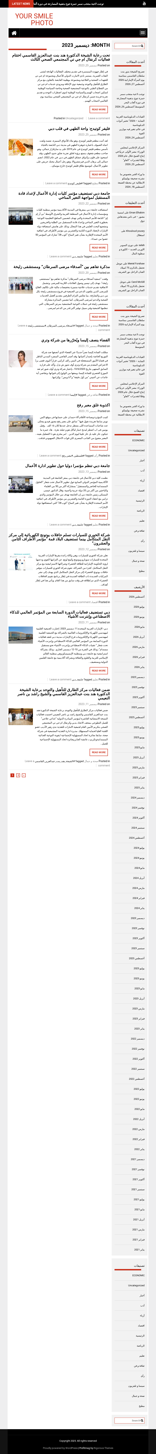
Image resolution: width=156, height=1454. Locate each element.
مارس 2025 (138, 767)
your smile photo (34, 19)
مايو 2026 (140, 626)
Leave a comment (99, 118)
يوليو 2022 (139, 1088)
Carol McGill (138, 281)
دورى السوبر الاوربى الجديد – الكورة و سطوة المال (132, 249)
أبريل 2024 (139, 878)
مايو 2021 (140, 1209)
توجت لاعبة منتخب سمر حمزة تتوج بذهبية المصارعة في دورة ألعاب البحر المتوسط (59, 3)
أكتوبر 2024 (139, 817)
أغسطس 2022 (137, 1078)
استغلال (141, 235)
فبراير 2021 (139, 1239)
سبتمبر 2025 (138, 707)
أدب (142, 470)
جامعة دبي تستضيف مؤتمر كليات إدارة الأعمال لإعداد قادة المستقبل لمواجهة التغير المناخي (64, 195)
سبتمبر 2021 (138, 1189)
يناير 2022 (139, 1149)
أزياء (142, 480)
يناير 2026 (139, 667)
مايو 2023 (140, 988)
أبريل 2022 (139, 1119)
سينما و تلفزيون (136, 550)
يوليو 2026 (139, 606)
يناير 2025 (139, 787)
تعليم (95, 256)
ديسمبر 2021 (138, 1159)
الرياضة (141, 510)
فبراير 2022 (139, 1139)
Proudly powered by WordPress (60, 1448)
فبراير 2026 (139, 657)
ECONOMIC (138, 440)
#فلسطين (79, 455)
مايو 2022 (140, 1109)
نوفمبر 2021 (138, 1169)
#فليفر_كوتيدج (75, 183)
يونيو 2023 (139, 978)
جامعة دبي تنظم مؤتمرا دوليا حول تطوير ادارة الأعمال (67, 465)
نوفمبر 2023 (138, 928)
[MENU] (143, 32)
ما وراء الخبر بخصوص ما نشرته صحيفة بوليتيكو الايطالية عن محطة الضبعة (131, 178)
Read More (99, 109)
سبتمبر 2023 (138, 948)
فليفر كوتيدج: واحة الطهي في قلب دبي (79, 128)
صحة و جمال (91, 325)
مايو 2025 (140, 747)
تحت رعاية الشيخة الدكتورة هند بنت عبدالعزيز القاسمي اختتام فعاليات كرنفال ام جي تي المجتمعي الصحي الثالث (61, 57)
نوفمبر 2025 (138, 687)
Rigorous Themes (103, 1448)
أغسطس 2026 (137, 596)
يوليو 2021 (139, 1199)
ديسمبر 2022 (138, 1038)
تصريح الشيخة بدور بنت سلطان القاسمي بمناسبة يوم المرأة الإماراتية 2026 (132, 75)
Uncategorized (74, 118)
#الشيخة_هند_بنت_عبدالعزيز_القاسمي (55, 761)
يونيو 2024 (139, 857)
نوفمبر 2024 (138, 807)
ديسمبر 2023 (138, 918)
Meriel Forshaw (136, 263)
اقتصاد (94, 602)
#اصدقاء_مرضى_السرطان (61, 325)
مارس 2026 (138, 647)
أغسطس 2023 (137, 958)
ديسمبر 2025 (138, 677)
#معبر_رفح (67, 455)
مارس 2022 (138, 1129)
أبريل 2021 (139, 1219)
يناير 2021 (139, 1249)
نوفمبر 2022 (138, 1048)
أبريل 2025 (139, 757)
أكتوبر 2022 (139, 1058)
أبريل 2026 (139, 636)
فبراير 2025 (139, 777)
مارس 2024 (138, 888)
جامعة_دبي (77, 256)
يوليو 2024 (139, 847)
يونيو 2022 (139, 1099)
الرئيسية (140, 500)
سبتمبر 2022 (138, 1068)
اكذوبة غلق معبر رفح (93, 405)
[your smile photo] (14, 32)
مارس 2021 (138, 1229)
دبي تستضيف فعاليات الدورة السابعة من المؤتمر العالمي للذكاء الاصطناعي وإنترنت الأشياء (60, 614)
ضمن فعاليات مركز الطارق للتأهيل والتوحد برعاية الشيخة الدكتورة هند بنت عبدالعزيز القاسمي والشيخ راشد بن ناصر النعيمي (64, 693)
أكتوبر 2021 (139, 1179)
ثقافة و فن (92, 394)
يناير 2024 (139, 908)
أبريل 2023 (139, 998)
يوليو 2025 (139, 727)
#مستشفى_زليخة (37, 325)
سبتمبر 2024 (138, 827)
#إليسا (73, 394)
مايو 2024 (140, 867)
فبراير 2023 (139, 1018)
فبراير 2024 (139, 898)
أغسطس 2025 (137, 717)
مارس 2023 (138, 1008)
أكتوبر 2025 (139, 697)
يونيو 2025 (139, 737)
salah (142, 245)
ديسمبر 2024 (138, 797)
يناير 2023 (139, 1028)
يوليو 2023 (139, 968)
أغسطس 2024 (137, 837)
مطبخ (95, 183)
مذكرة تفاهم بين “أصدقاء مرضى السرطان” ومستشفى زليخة (62, 266)
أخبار (142, 460)
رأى (96, 455)
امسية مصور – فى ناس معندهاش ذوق (131, 216)
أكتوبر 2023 (139, 938)
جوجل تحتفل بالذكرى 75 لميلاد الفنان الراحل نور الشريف (130, 267)
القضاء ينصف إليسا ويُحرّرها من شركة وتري (75, 340)
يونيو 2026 (139, 616)
